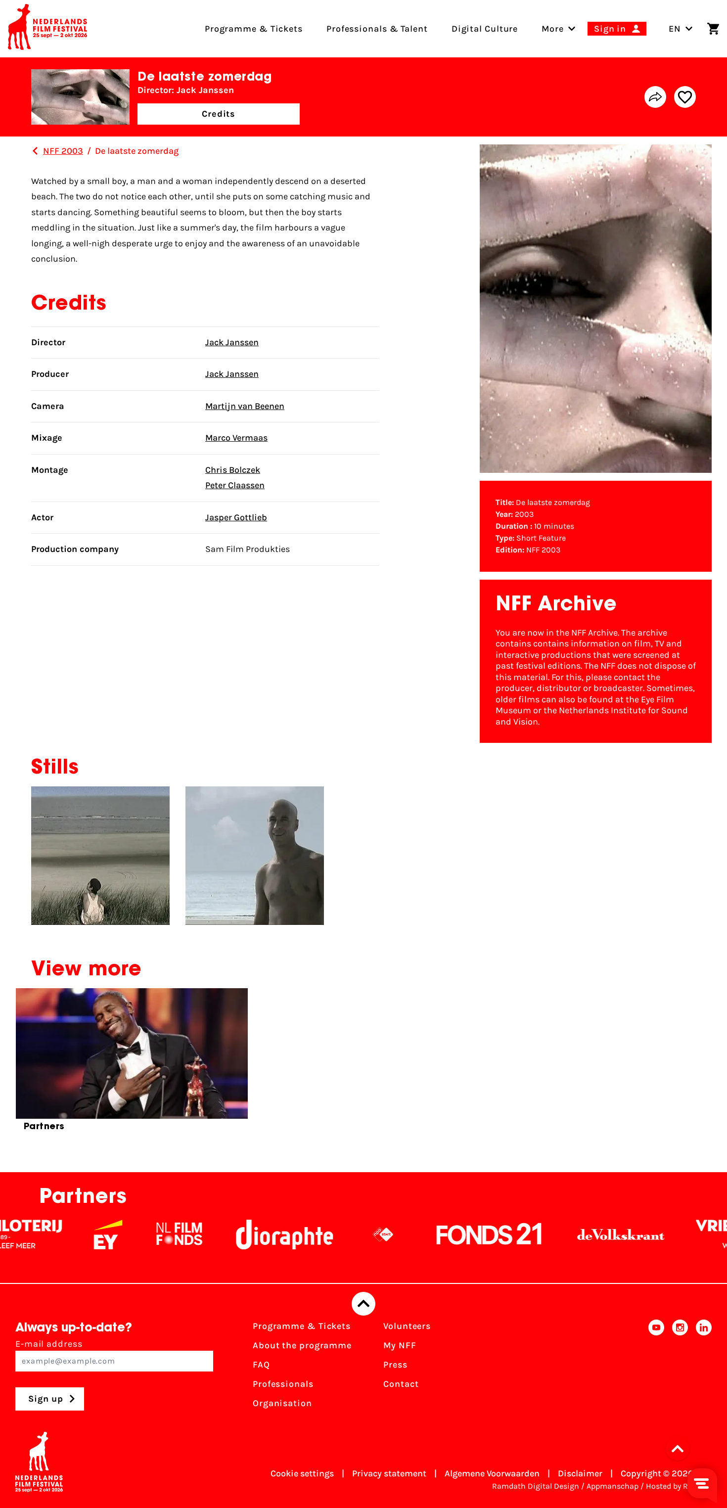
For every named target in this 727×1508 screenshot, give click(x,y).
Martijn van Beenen (244, 406)
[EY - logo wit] (60, 1234)
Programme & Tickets (302, 1326)
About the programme (302, 1345)
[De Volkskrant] (573, 1234)
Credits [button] (218, 113)
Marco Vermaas (236, 437)
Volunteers (407, 1326)
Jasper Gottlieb (236, 517)
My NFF (399, 1345)
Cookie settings (302, 1473)
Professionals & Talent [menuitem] (377, 28)
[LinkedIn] (704, 1368)
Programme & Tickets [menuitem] (254, 28)
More (553, 28)
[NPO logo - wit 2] (335, 1234)
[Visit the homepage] (47, 28)
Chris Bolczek (232, 469)
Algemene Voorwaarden (492, 1473)
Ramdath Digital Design (535, 1486)
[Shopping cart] (713, 29)
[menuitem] (553, 28)
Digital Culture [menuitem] (485, 28)
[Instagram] (680, 1368)
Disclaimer (580, 1473)
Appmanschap (612, 1486)
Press (395, 1364)
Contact (400, 1383)
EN (675, 28)
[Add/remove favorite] (685, 97)
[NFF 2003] (35, 151)
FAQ (261, 1364)
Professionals (283, 1383)
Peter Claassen (235, 485)
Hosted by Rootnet (679, 1486)
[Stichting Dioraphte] (236, 1234)
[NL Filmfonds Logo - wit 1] (131, 1234)
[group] (132, 1064)
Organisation (282, 1403)
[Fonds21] (441, 1234)
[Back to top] (363, 1304)
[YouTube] (656, 1368)
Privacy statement (389, 1473)
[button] (680, 1449)
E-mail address (49, 1343)
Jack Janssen (232, 342)
